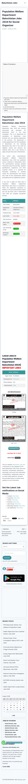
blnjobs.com (21, 779)
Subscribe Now (17, 223)
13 (14, 705)
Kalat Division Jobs (11, 723)
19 (10, 707)
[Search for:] (14, 546)
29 (20, 709)
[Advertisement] (14, 46)
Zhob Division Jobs (11, 734)
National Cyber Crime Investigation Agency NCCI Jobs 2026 (13, 640)
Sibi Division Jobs (10, 732)
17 (4, 707)
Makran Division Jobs (11, 730)
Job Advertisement (9, 107)
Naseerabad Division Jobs (13, 737)
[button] (3, 743)
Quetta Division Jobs (11, 728)
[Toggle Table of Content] (26, 96)
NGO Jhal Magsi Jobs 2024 (21, 531)
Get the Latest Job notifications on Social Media (15, 109)
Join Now (16, 228)
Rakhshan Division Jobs (12, 726)
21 (17, 707)
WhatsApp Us (17, 457)
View (14, 385)
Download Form (14, 448)
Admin (5, 28)
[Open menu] (25, 3)
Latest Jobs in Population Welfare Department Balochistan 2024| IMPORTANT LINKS (15, 103)
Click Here (16, 379)
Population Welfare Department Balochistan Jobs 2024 (15, 98)
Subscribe (7, 557)
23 (23, 707)
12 (10, 705)
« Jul (13, 715)
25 (7, 709)
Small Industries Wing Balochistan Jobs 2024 (7, 532)
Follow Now (17, 233)
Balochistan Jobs (18, 464)
